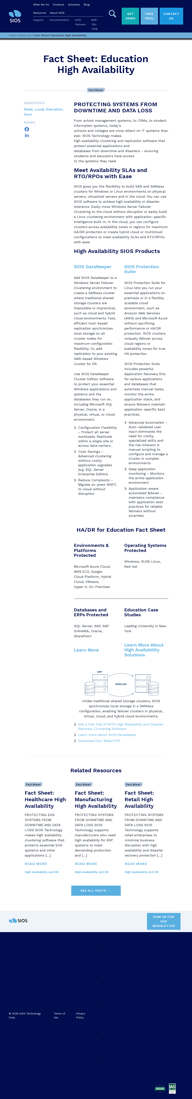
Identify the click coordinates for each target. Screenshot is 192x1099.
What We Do (41, 4)
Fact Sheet (95, 90)
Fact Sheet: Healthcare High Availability (45, 799)
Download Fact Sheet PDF (99, 741)
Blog (86, 4)
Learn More (86, 650)
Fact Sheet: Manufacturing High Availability (96, 799)
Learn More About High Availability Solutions (144, 650)
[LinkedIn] (46, 135)
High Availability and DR (41, 872)
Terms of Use (59, 1015)
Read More (36, 864)
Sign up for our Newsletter (164, 921)
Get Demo (130, 16)
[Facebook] (46, 129)
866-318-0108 (95, 24)
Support (38, 19)
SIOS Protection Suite (141, 269)
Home (12, 35)
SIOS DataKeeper (92, 266)
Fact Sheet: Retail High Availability (139, 799)
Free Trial (149, 16)
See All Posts (93, 890)
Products (58, 4)
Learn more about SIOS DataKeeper (107, 735)
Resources (39, 12)
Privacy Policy (80, 1015)
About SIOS (57, 12)
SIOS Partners (80, 22)
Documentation (59, 19)
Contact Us (171, 16)
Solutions (74, 4)
